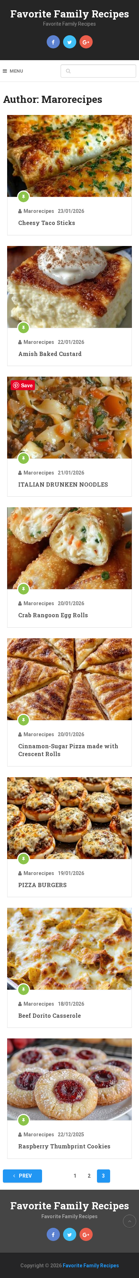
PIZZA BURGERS (42, 885)
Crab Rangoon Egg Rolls (53, 615)
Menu (16, 71)
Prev (25, 1176)
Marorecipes (39, 211)
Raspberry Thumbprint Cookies (64, 1146)
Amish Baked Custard (50, 353)
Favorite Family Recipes (69, 13)
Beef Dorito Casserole (49, 1015)
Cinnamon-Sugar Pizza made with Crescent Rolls (68, 750)
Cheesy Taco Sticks (46, 222)
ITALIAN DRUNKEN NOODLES (63, 484)
